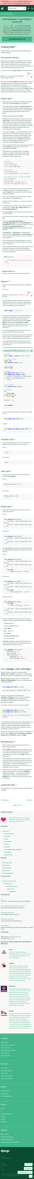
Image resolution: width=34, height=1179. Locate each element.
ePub (19, 936)
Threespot (5, 1165)
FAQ (2, 899)
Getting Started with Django (8, 1045)
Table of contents (6, 868)
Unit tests (29, 800)
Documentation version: (25, 1172)
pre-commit (4, 61)
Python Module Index (7, 873)
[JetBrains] (4, 968)
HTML (12, 936)
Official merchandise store (7, 1139)
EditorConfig (24, 108)
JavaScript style (8, 854)
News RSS (3, 1121)
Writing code (5, 800)
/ (28, 73)
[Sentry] (4, 954)
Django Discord (5, 1093)
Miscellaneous (7, 852)
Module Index (8, 906)
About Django (4, 1042)
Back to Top (17, 805)
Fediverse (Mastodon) (6, 1114)
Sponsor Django (5, 1134)
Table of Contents (19, 906)
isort (6, 284)
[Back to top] (30, 1176)
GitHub (2, 1108)
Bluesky (3, 1116)
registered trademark (10, 1175)
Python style (7, 836)
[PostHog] (4, 1015)
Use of (12, 849)
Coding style (5, 831)
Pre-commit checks (9, 833)
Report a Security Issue (7, 1076)
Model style (7, 846)
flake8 (6, 119)
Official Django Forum (7, 919)
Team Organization (6, 1047)
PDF (16, 936)
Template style (7, 841)
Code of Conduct (5, 1053)
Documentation (7, 14)
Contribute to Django (6, 1070)
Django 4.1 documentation (9, 881)
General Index (5, 870)
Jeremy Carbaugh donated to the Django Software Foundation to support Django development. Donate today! (19, 819)
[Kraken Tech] (4, 991)
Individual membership (6, 1078)
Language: (28, 1168)
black (23, 101)
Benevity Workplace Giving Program (10, 1142)
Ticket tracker (5, 925)
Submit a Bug (4, 1073)
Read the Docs (10, 938)
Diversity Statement (6, 1055)
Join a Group (4, 1068)
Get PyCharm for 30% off (17, 39)
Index (2, 906)
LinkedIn (3, 1119)
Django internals (8, 883)
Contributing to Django (11, 886)
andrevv (5, 1169)
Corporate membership (7, 1136)
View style (6, 844)
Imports (6, 839)
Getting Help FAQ (5, 1091)
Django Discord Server (7, 912)
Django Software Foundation (8, 1050)
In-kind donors (6, 1158)
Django (2, 8)
